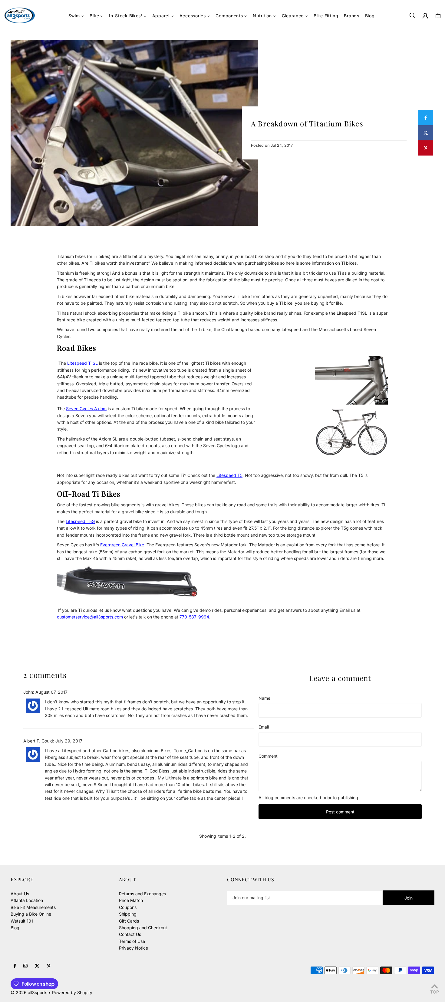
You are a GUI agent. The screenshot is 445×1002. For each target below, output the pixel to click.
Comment (268, 756)
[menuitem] (76, 15)
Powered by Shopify (72, 992)
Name (264, 698)
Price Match (131, 900)
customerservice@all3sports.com (90, 616)
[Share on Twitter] (425, 132)
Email (264, 726)
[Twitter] (37, 966)
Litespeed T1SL (82, 363)
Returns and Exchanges (142, 893)
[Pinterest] (48, 966)
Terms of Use (132, 941)
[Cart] (438, 15)
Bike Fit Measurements (33, 907)
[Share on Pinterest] (425, 148)
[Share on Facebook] (425, 117)
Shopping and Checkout (143, 927)
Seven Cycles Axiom (86, 408)
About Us (20, 893)
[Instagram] (25, 966)
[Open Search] (412, 15)
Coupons (128, 907)
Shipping (128, 914)
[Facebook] (15, 966)
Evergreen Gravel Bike (122, 544)
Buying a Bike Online (31, 914)
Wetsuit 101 (22, 920)
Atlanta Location (27, 900)
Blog (15, 927)
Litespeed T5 (229, 475)
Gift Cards (129, 920)
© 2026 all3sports (29, 992)
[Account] (425, 15)
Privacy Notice (133, 947)
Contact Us (130, 934)
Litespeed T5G (80, 521)
